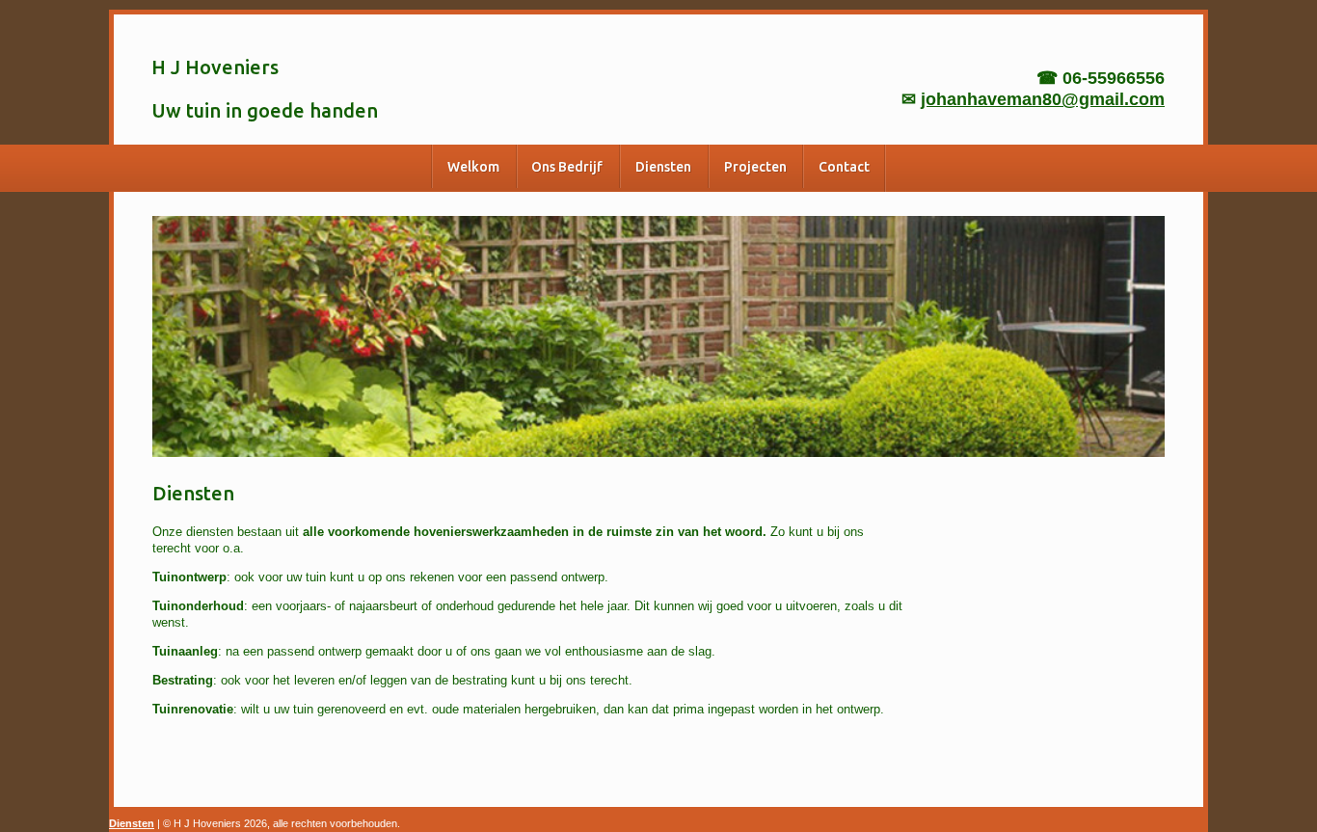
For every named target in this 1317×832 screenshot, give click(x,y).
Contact (844, 166)
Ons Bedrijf (567, 166)
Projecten (755, 166)
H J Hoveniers (215, 67)
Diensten (663, 166)
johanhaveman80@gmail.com (1043, 99)
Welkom (473, 166)
